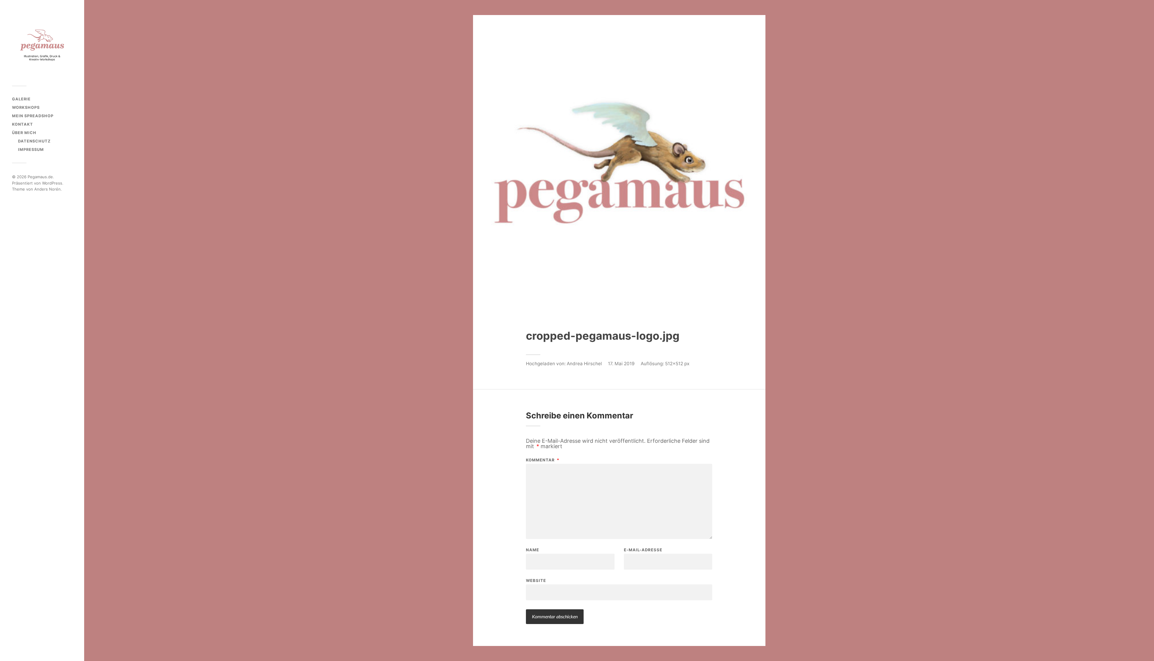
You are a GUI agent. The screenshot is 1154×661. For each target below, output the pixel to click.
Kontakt (22, 124)
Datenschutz (34, 141)
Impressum (31, 149)
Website (536, 580)
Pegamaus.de (40, 176)
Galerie (21, 99)
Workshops (26, 107)
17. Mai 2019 (621, 363)
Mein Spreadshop (32, 116)
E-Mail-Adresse (643, 550)
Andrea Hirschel (584, 363)
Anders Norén (47, 189)
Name (532, 550)
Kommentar (542, 460)
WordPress (52, 183)
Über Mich (24, 132)
